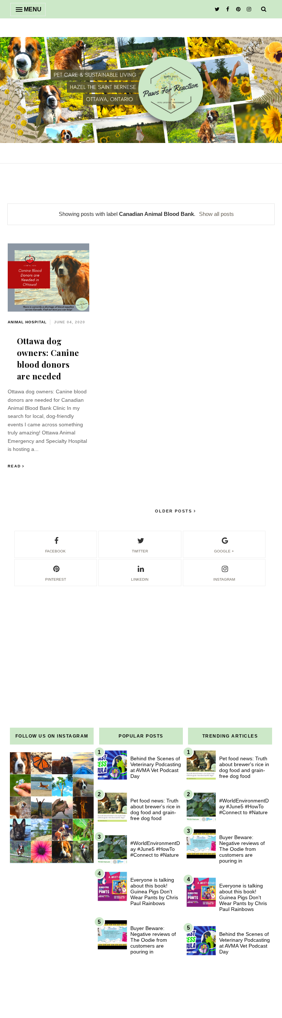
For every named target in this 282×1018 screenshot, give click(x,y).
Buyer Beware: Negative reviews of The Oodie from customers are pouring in (153, 940)
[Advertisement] (141, 638)
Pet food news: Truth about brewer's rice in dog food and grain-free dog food (155, 809)
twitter (140, 551)
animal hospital (27, 322)
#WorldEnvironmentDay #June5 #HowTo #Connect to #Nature (155, 849)
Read (14, 466)
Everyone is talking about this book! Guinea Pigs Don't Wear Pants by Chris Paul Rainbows (154, 891)
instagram (224, 579)
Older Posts (174, 511)
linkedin (139, 579)
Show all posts (216, 214)
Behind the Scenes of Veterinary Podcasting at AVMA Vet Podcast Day (155, 767)
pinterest (55, 579)
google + (224, 551)
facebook (55, 551)
